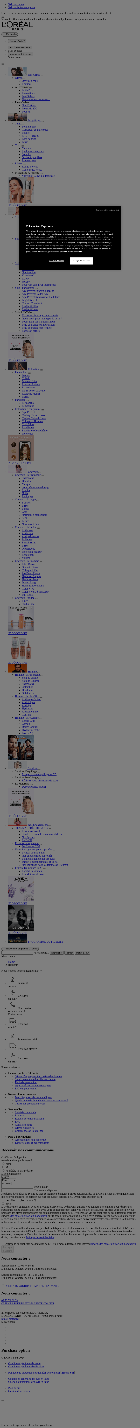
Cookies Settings (56, 261)
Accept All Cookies (81, 261)
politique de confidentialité (71, 251)
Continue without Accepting (107, 210)
